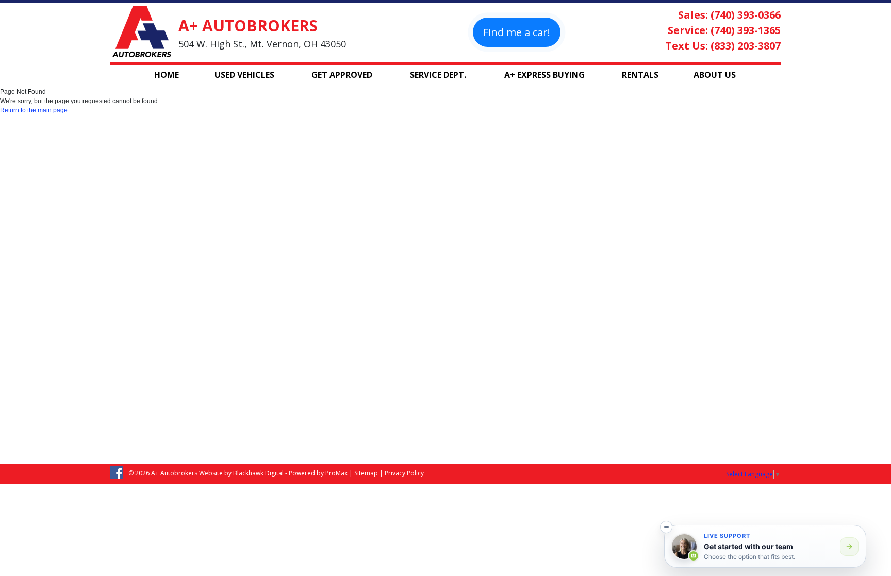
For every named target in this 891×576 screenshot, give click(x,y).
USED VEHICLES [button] (244, 74)
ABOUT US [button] (715, 74)
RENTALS (640, 74)
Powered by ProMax (318, 473)
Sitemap (366, 473)
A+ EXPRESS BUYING (544, 74)
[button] (666, 527)
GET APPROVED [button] (341, 74)
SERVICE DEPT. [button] (438, 74)
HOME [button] (166, 74)
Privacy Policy (404, 473)
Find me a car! (516, 32)
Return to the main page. (34, 110)
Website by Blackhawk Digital (241, 473)
